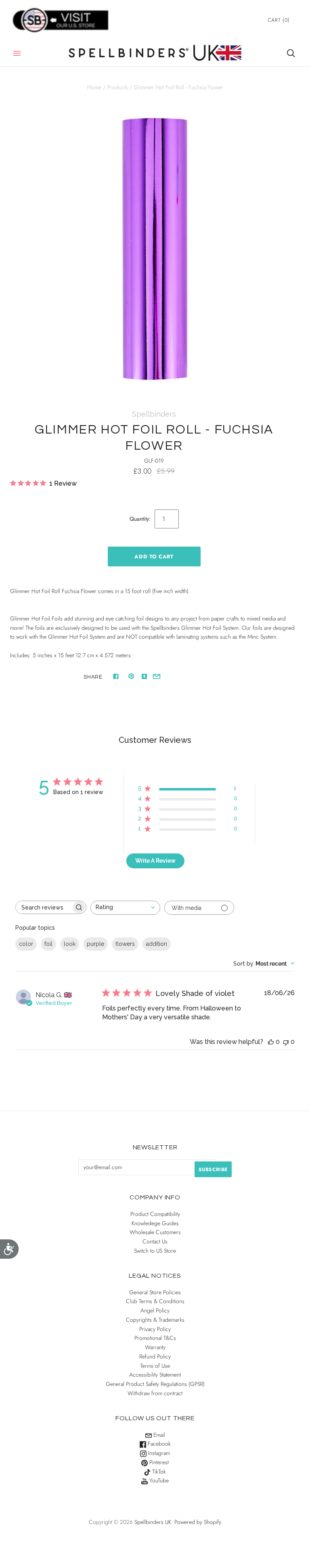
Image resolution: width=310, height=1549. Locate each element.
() (279, 20)
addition (156, 944)
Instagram (158, 1453)
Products (117, 87)
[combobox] (125, 908)
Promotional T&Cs (155, 1338)
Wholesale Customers (155, 1232)
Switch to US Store (155, 1251)
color (26, 944)
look (69, 944)
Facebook (158, 1444)
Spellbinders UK (152, 1522)
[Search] (291, 53)
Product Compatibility (155, 1214)
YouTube (158, 1480)
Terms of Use (155, 1366)
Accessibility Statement (155, 1375)
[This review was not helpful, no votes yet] (286, 1042)
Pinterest (158, 1462)
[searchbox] (43, 907)
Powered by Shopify (197, 1522)
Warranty (155, 1347)
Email (158, 1435)
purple (95, 944)
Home (94, 87)
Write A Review (155, 860)
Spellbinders (154, 414)
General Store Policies (155, 1292)
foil (48, 944)
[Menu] (17, 53)
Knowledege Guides (155, 1223)
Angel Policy (155, 1310)
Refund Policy (155, 1356)
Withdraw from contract (155, 1393)
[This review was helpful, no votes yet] (271, 1042)
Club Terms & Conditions (155, 1301)
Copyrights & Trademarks (155, 1320)
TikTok (158, 1471)
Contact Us (155, 1241)
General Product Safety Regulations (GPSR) (155, 1384)
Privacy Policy (155, 1329)
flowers (125, 944)
